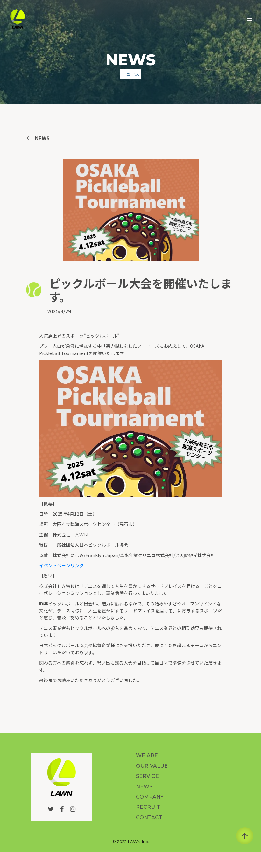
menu (249, 19)
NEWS (144, 787)
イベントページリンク (61, 565)
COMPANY (150, 797)
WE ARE (147, 755)
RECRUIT (148, 807)
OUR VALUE (152, 766)
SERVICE (147, 776)
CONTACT (149, 817)
